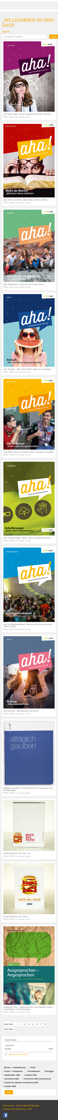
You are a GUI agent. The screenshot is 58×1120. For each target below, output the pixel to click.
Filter (8, 1092)
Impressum (9, 1105)
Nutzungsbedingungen (28, 1105)
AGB (29, 1109)
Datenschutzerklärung (14, 1109)
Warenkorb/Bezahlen (18, 1054)
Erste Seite (8, 1024)
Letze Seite (8, 1029)
